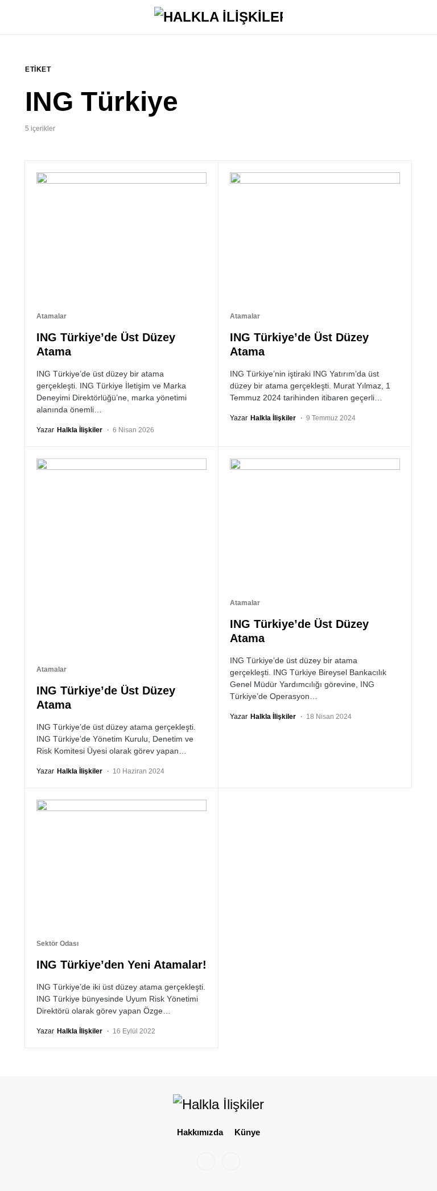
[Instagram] (206, 1161)
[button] (28, 17)
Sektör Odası (57, 944)
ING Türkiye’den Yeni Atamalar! (121, 964)
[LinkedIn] (231, 1161)
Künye (247, 1132)
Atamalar (51, 316)
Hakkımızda (200, 1132)
